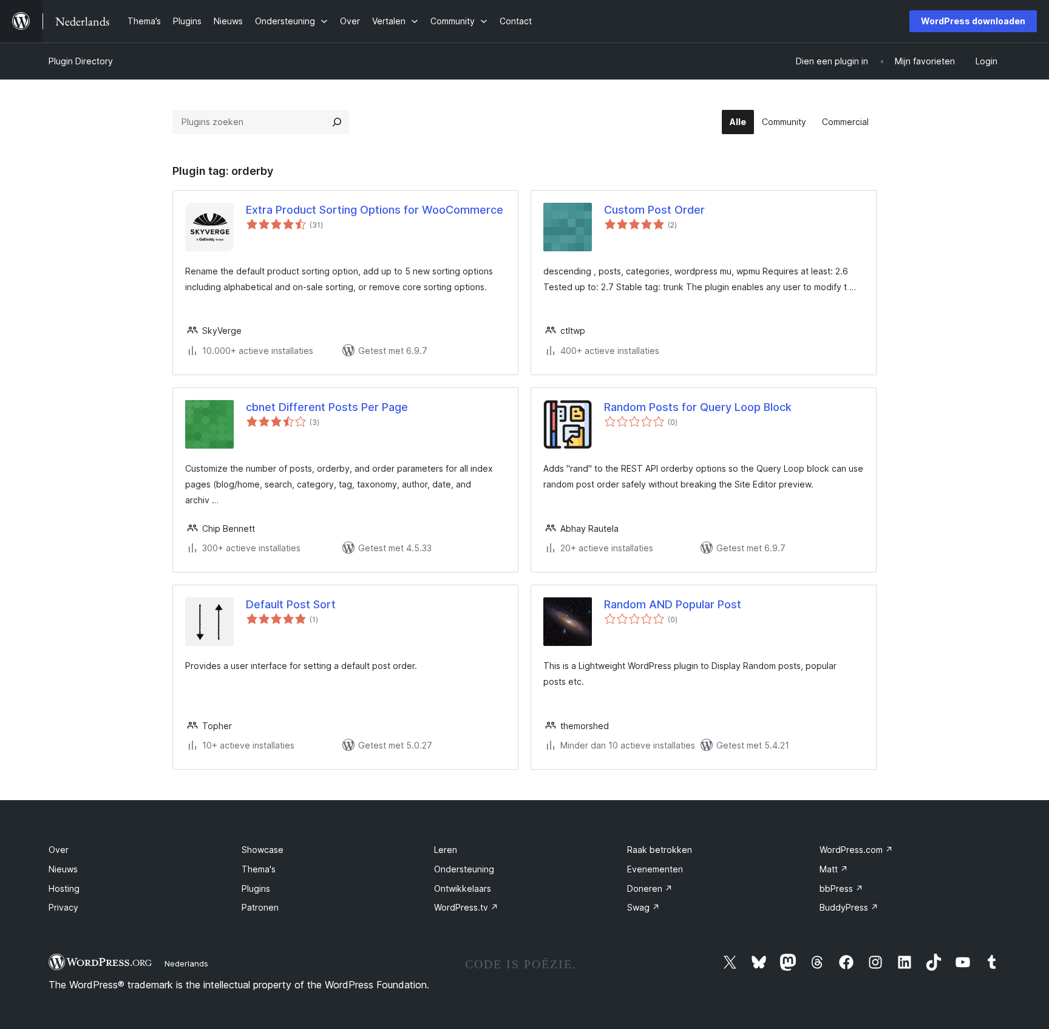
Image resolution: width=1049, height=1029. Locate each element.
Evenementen (655, 869)
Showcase (262, 849)
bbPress (841, 888)
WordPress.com (856, 849)
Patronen (260, 907)
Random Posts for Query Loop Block (698, 407)
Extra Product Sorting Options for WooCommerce (374, 209)
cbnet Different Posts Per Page (327, 407)
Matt (834, 869)
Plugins (256, 888)
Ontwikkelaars (462, 888)
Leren (445, 849)
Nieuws (63, 869)
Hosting (64, 888)
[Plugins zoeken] (337, 122)
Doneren (650, 888)
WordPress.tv (466, 907)
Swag (643, 907)
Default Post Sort (291, 604)
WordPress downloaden (973, 21)
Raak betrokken (659, 849)
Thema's (259, 869)
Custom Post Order (654, 209)
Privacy (63, 907)
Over (59, 849)
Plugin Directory (81, 61)
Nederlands (186, 963)
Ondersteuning (464, 869)
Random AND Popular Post (672, 604)
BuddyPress (849, 907)
